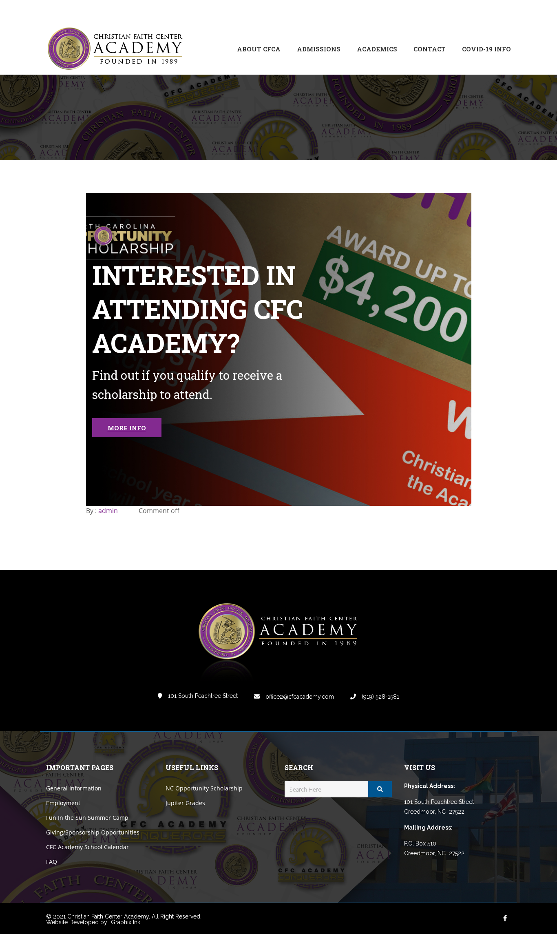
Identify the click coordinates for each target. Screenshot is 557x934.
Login (476, 11)
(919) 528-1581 (379, 696)
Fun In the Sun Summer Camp (87, 817)
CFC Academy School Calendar (87, 847)
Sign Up (500, 11)
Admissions (318, 49)
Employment (63, 803)
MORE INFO (127, 428)
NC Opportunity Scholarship (204, 788)
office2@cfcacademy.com (299, 696)
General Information (74, 788)
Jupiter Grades (185, 803)
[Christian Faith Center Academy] (117, 49)
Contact (429, 49)
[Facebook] (449, 11)
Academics (377, 49)
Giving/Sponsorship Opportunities (92, 832)
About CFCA (259, 49)
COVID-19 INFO (486, 49)
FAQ (51, 861)
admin (108, 510)
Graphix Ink (125, 922)
